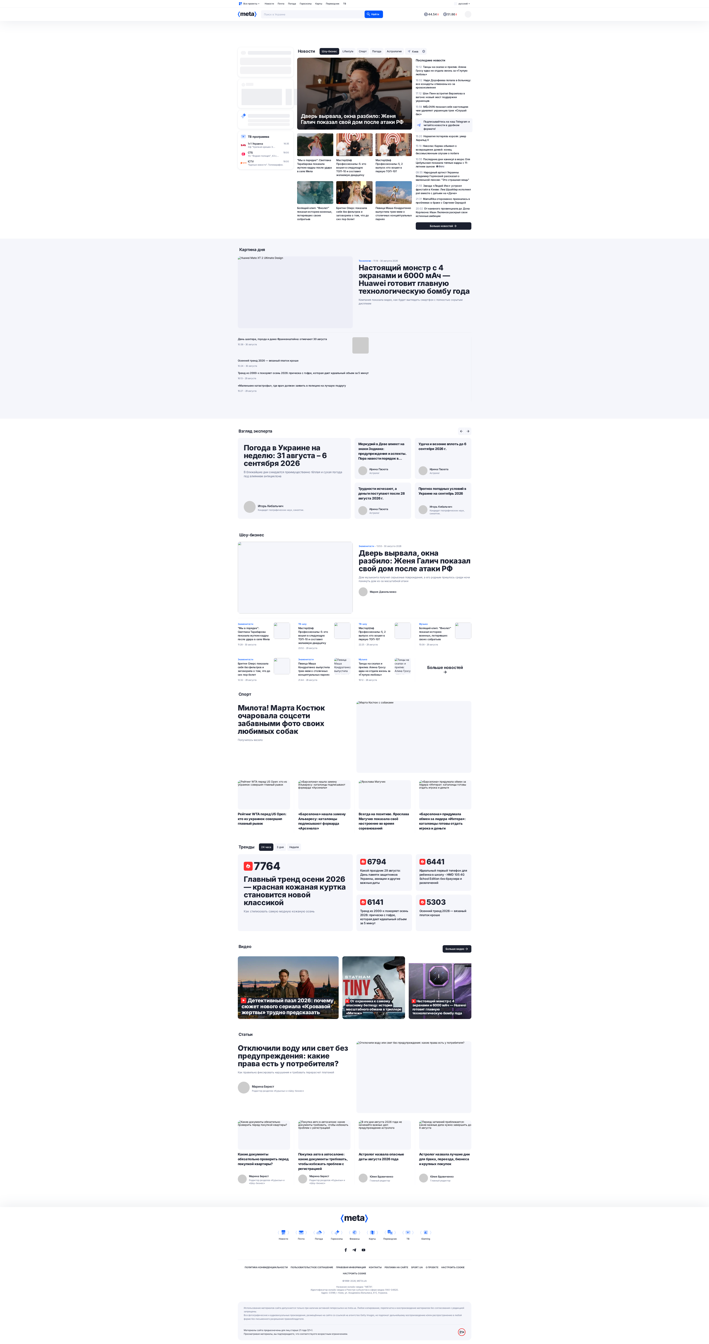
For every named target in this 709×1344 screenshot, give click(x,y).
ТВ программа (258, 136)
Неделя (294, 847)
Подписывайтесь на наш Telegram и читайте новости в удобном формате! (447, 125)
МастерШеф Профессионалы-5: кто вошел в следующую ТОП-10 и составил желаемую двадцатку (351, 168)
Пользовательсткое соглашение (312, 1267)
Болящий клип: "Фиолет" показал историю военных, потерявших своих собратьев (314, 213)
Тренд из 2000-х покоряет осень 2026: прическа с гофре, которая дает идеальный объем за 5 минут (303, 373)
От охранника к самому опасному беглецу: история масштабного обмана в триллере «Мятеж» (373, 987)
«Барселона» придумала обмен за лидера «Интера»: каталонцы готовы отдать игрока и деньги (442, 821)
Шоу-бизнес (329, 51)
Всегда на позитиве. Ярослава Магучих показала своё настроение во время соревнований (384, 821)
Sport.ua (417, 1267)
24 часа (266, 847)
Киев (415, 51)
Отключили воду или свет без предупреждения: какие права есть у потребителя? (293, 1056)
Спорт (363, 51)
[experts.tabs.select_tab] (461, 431)
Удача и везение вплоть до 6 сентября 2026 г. (442, 446)
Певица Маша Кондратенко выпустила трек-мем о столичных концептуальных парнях (394, 213)
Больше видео (455, 948)
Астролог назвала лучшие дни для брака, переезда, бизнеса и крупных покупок (444, 1159)
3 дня (280, 847)
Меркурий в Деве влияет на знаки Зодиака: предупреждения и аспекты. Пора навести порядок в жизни (382, 451)
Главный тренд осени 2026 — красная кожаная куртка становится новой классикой (295, 890)
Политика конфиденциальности (266, 1267)
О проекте (432, 1267)
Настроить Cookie (453, 1267)
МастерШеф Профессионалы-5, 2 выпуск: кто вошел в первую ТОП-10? (389, 166)
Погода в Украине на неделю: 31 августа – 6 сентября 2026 (285, 455)
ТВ (344, 3)
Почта (281, 3)
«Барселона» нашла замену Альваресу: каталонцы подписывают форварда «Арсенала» (322, 821)
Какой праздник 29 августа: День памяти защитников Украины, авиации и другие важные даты (380, 877)
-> (445, 669)
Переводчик (332, 3)
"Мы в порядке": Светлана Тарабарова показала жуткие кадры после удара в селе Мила (314, 166)
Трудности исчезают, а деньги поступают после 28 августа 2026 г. (381, 493)
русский (463, 3)
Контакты (375, 1267)
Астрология (394, 51)
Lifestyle (348, 51)
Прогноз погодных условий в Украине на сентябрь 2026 (442, 491)
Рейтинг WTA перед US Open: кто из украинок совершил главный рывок (262, 819)
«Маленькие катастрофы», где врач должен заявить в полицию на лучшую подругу (292, 385)
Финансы (355, 1238)
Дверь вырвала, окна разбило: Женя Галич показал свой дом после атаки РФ (415, 561)
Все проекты (250, 3)
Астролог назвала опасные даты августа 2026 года (381, 1156)
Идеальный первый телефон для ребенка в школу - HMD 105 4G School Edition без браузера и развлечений (443, 877)
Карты (318, 3)
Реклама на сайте (396, 1267)
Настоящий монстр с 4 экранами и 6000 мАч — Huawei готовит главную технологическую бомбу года (414, 279)
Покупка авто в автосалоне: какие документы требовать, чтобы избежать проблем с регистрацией (323, 1161)
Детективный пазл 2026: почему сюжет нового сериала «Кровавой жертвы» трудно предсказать (288, 987)
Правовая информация (351, 1267)
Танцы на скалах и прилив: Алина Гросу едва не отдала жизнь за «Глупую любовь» (375, 669)
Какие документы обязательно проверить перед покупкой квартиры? (263, 1159)
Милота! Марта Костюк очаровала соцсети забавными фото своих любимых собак (281, 719)
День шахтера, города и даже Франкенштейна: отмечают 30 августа (282, 339)
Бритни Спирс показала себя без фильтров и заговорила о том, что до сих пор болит (352, 213)
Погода (292, 3)
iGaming (425, 1238)
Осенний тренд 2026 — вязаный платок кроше (268, 360)
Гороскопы (306, 3)
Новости (269, 3)
